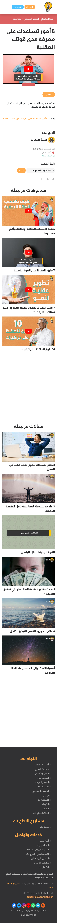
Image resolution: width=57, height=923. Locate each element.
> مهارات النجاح (42, 769)
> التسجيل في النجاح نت (38, 854)
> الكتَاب (47, 808)
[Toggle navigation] (8, 7)
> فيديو (47, 795)
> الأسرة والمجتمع (41, 791)
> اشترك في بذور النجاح (39, 849)
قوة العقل (46, 152)
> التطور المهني (42, 782)
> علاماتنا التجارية (41, 862)
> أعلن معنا (45, 840)
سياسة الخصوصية (32, 910)
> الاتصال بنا (44, 867)
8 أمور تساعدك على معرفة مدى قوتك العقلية (25, 118)
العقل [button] (48, 94)
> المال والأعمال (42, 773)
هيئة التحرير (39, 139)
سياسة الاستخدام (17, 910)
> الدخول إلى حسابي (40, 858)
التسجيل (18, 7)
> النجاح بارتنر (43, 845)
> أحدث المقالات (42, 764)
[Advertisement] (28, 388)
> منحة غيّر (45, 826)
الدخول (29, 7)
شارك (21, 170)
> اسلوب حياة (43, 777)
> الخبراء (46, 804)
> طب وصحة (44, 786)
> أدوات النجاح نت (42, 813)
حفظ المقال (46, 155)
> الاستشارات (44, 799)
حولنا (44, 910)
